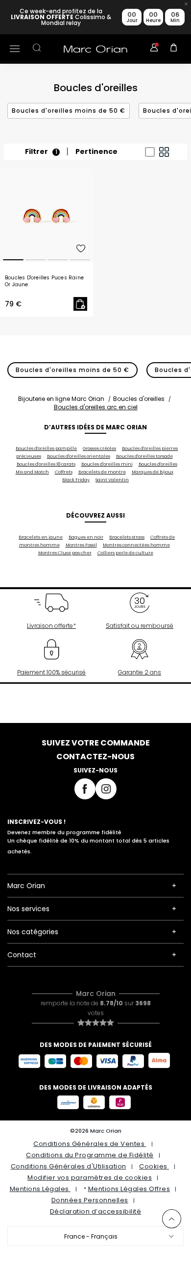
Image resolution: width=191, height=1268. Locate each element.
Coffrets (63, 472)
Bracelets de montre (102, 472)
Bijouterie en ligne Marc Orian (61, 399)
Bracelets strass (126, 537)
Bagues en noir (86, 537)
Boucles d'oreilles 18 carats (46, 464)
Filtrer (41, 152)
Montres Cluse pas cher (65, 553)
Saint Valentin (112, 480)
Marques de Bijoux (152, 472)
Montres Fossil (81, 545)
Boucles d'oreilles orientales (78, 456)
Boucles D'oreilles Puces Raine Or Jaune (44, 281)
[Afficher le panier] (174, 49)
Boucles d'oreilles (139, 399)
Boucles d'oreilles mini (107, 464)
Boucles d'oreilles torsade (144, 456)
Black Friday (76, 480)
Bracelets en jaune (41, 537)
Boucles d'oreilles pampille (46, 448)
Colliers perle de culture (125, 553)
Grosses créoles (99, 448)
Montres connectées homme (136, 545)
